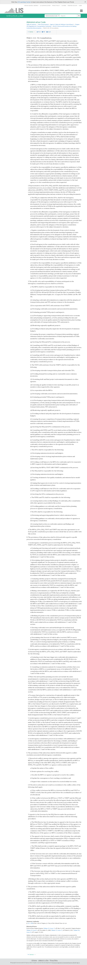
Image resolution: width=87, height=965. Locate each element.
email (49, 31)
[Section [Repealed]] (28, 31)
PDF (44, 31)
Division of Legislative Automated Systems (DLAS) (64, 962)
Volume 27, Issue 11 (56, 930)
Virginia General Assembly (31, 5)
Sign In (78, 962)
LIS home (64, 5)
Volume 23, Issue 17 (49, 928)
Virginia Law (14, 15)
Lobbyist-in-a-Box (43, 960)
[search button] (79, 15)
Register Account (72, 5)
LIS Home (34, 960)
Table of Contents (31, 24)
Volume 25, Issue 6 (32, 930)
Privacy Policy (56, 5)
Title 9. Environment (43, 24)
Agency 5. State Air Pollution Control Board (61, 24)
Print (39, 31)
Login (80, 5)
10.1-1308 (30, 923)
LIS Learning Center (24, 2)
